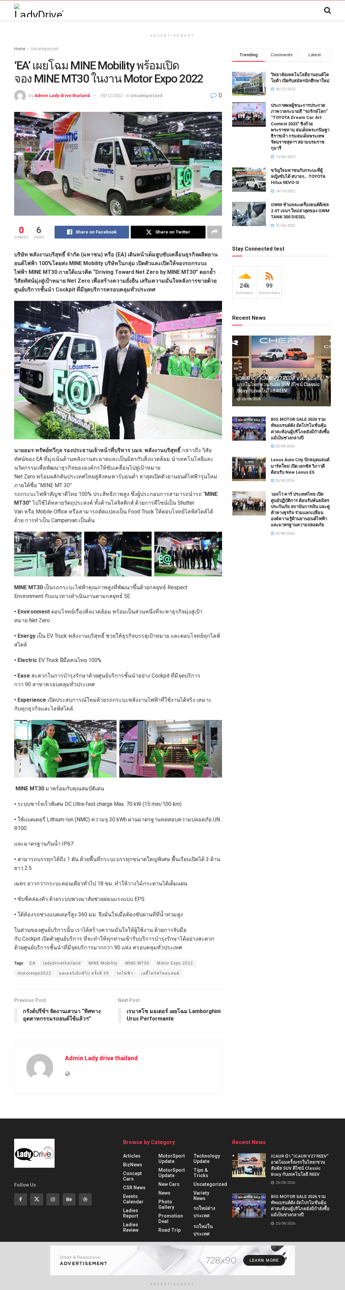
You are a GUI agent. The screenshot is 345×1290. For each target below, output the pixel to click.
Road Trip (169, 1230)
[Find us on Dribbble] (85, 1199)
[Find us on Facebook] (20, 1199)
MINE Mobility (103, 963)
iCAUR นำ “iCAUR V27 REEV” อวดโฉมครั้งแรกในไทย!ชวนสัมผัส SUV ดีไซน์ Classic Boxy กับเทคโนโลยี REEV (279, 384)
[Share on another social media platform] (214, 232)
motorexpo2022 (34, 973)
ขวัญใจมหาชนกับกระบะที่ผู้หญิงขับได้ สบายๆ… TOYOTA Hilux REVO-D (298, 176)
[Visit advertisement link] (172, 1260)
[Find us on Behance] (69, 1199)
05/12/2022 (112, 95)
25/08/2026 (250, 399)
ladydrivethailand (62, 963)
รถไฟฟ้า (125, 973)
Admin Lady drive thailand (62, 95)
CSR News (134, 1187)
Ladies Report (130, 1213)
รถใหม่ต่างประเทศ (204, 1211)
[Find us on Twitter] (36, 1199)
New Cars (169, 1184)
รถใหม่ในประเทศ (203, 1230)
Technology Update (206, 1158)
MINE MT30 (137, 963)
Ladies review (130, 1227)
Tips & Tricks (200, 1172)
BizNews (132, 1164)
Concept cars (132, 1176)
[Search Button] (327, 10)
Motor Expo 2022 (175, 963)
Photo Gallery (166, 1204)
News (164, 1193)
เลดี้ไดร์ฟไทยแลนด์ (160, 973)
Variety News (201, 1195)
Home (19, 48)
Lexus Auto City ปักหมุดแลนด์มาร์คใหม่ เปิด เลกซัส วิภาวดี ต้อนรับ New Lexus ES (300, 465)
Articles (131, 1156)
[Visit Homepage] (38, 10)
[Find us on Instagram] (52, 1199)
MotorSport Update (171, 1158)
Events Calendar (133, 1199)
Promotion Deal (170, 1218)
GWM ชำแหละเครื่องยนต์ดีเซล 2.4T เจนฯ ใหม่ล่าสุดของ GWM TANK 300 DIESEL (300, 210)
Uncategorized (44, 48)
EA (32, 963)
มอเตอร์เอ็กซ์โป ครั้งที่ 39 (84, 973)
